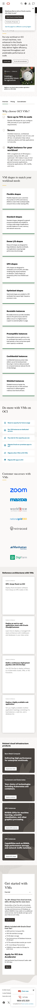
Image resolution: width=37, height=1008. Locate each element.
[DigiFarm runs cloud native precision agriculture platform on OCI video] (18, 76)
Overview (5, 101)
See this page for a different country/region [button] (18, 27)
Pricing (13, 101)
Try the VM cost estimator (20, 61)
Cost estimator (21, 101)
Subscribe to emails (7, 996)
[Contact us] (33, 3)
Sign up (8, 967)
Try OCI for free (10, 920)
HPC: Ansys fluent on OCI (15, 584)
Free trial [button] (7, 892)
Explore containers (10, 797)
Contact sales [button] (7, 61)
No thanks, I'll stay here (12, 22)
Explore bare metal (10, 769)
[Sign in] (29, 3)
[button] (3, 3)
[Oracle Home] (8, 3)
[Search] (21, 3)
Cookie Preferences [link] (7, 993)
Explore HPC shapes (11, 856)
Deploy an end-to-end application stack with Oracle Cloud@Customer (17, 625)
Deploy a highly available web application (17, 703)
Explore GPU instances (11, 828)
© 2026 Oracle (6, 990)
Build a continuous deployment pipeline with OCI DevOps (18, 664)
